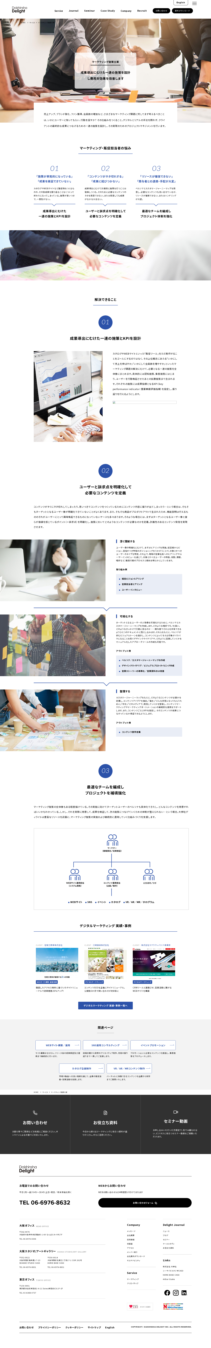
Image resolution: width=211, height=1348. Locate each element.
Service (59, 10)
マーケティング (133, 1279)
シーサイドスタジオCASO (173, 1270)
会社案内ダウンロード (136, 1256)
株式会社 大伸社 (170, 1266)
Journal (74, 10)
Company (126, 10)
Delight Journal (174, 1225)
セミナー (166, 1239)
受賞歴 (130, 1243)
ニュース (166, 1231)
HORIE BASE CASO (171, 1275)
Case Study (108, 10)
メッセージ (131, 1231)
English (181, 2)
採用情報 (130, 1239)
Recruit (142, 10)
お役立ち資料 (168, 1248)
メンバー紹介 (132, 1252)
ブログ (165, 1235)
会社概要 (130, 1235)
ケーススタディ (168, 1243)
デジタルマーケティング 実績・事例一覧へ (106, 1005)
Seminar (89, 10)
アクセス (130, 1248)
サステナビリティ (133, 1260)
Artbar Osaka (169, 1279)
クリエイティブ (133, 1283)
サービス (32, 23)
